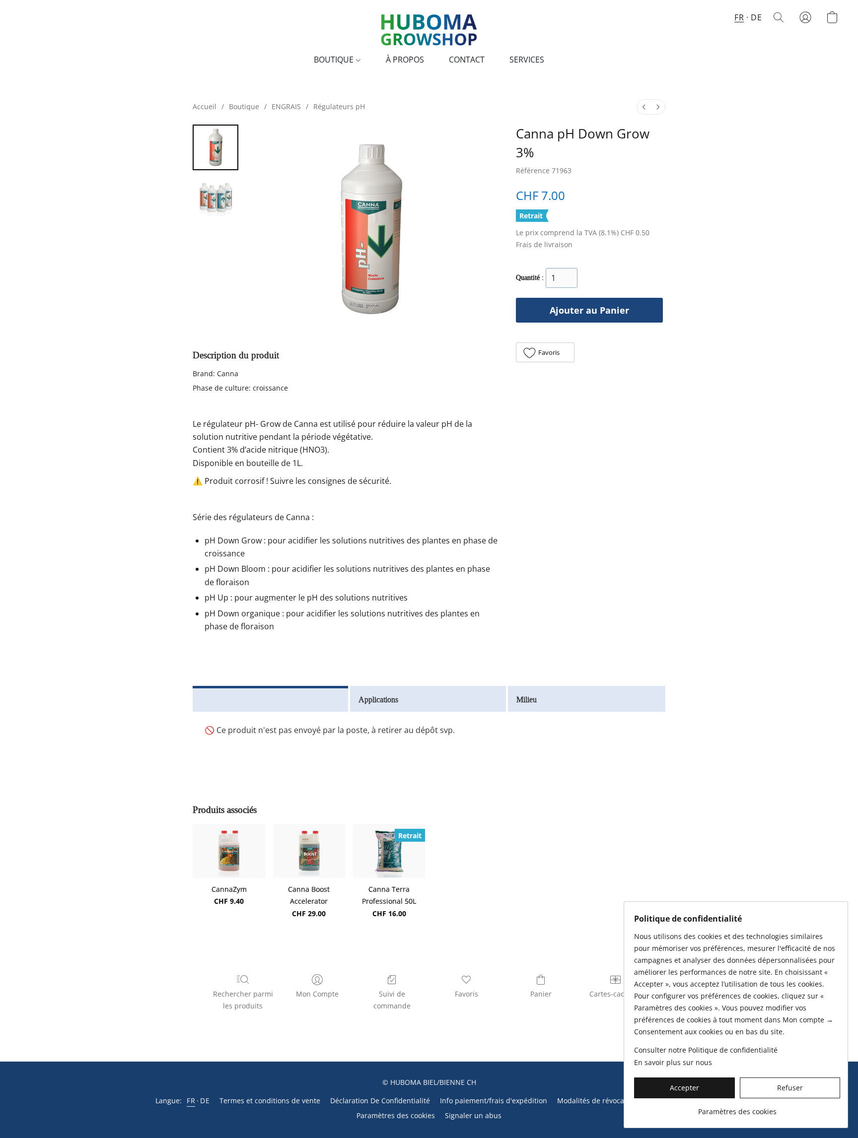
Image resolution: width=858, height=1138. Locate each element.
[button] (429, 27)
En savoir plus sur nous (673, 1062)
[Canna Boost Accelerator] (309, 851)
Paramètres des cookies (396, 1115)
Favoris (466, 994)
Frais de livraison (544, 244)
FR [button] (739, 17)
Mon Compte (317, 994)
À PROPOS (405, 59)
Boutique (244, 106)
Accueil (204, 106)
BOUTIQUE (335, 59)
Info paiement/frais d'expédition (493, 1100)
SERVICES (526, 59)
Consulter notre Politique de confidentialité (706, 1050)
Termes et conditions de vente (269, 1100)
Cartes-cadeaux (615, 994)
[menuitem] (644, 107)
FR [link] (191, 1100)
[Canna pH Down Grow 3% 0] (215, 147)
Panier (541, 994)
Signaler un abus (473, 1115)
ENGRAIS (286, 106)
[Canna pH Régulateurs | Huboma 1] (215, 197)
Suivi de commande (392, 999)
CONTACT (467, 59)
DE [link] (205, 1100)
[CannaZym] (229, 851)
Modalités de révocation (597, 1100)
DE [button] (756, 17)
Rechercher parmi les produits (243, 999)
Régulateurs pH (339, 106)
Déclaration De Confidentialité (380, 1100)
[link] (737, 1108)
